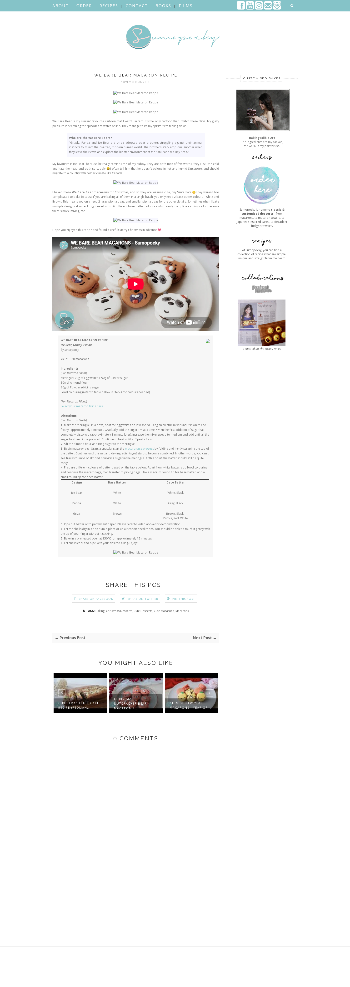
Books (163, 5)
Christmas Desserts (119, 611)
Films (186, 5)
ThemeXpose (83, 981)
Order (84, 5)
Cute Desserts (143, 611)
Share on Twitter (143, 599)
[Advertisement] (262, 535)
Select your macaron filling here (82, 406)
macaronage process (139, 449)
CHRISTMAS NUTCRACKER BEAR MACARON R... (130, 703)
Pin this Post (183, 599)
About (60, 5)
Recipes (109, 5)
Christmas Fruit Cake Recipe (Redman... (78, 705)
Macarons (182, 611)
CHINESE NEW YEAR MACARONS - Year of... (190, 705)
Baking (100, 611)
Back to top (284, 981)
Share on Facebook (96, 599)
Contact (137, 5)
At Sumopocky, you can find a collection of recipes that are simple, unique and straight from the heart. (261, 254)
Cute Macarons (164, 611)
